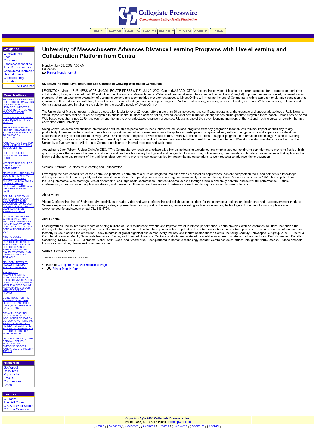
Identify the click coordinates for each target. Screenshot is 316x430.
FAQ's (8, 385)
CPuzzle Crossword (17, 409)
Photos (164, 426)
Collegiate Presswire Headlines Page (82, 265)
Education (10, 81)
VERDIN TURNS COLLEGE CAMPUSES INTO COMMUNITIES (17, 165)
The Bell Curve (14, 402)
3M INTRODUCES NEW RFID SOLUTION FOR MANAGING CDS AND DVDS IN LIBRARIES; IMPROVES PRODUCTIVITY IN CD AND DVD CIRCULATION (18, 106)
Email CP (10, 378)
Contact (214, 426)
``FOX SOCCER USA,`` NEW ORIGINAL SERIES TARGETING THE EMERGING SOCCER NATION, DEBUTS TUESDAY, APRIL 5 (18, 345)
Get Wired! (11, 367)
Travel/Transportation (18, 67)
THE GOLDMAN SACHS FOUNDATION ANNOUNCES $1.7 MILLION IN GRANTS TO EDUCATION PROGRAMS (18, 132)
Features (149, 426)
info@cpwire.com (179, 422)
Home (100, 426)
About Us (198, 426)
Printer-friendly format (61, 72)
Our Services (12, 381)
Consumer (10, 60)
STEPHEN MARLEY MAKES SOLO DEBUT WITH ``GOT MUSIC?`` (18, 120)
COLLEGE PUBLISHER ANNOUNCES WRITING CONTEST (15, 155)
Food (7, 57)
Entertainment (13, 53)
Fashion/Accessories (18, 64)
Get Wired (180, 426)
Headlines (132, 426)
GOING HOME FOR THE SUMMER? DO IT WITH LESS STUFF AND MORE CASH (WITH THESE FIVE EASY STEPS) (17, 303)
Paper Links (12, 374)
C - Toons (10, 399)
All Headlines (25, 86)
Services (115, 426)
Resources (11, 371)
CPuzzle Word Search (18, 406)
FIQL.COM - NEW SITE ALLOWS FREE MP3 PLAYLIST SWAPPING (15, 265)
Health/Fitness (13, 74)
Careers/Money (14, 78)
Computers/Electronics (19, 71)
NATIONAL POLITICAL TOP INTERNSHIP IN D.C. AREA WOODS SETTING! (18, 145)
